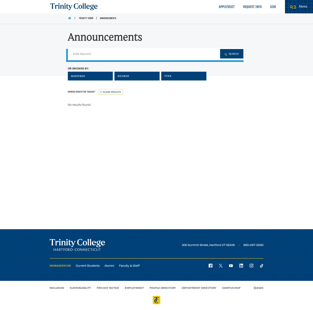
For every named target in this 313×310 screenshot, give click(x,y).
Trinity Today (86, 18)
